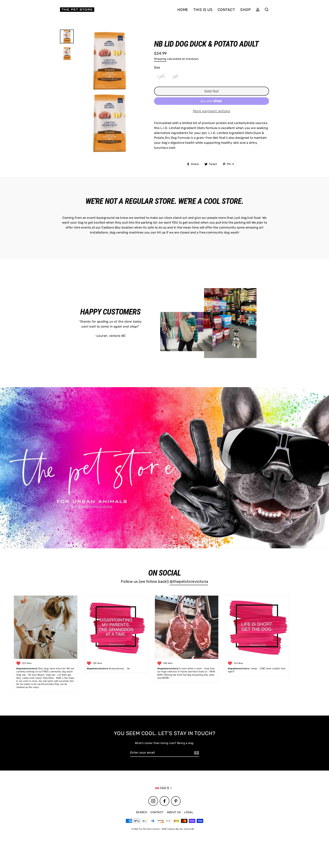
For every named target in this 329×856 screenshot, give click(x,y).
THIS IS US (203, 9)
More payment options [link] (211, 111)
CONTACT (226, 9)
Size (157, 67)
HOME (182, 9)
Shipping (160, 58)
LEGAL (188, 812)
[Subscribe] (196, 753)
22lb (175, 76)
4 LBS (161, 76)
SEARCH (141, 812)
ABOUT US (174, 812)
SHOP (245, 9)
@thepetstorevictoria (189, 581)
